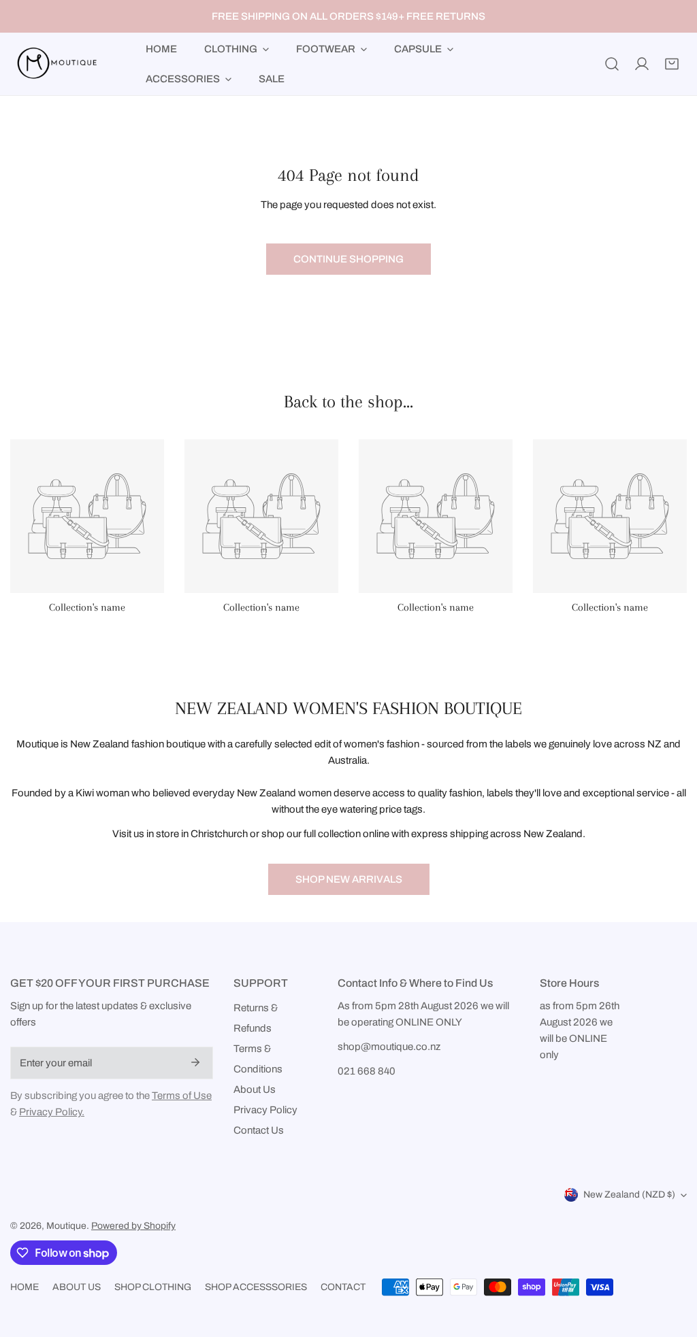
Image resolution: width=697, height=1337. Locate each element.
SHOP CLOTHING (152, 1287)
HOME (24, 1287)
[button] (672, 64)
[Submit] (195, 1062)
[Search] (612, 64)
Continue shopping (348, 259)
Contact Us (258, 1130)
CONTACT (343, 1287)
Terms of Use (182, 1095)
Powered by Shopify (133, 1226)
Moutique (66, 1226)
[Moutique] (54, 64)
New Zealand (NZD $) (629, 1194)
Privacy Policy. (51, 1111)
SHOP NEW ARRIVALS (348, 879)
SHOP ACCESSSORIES (256, 1287)
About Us (254, 1089)
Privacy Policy (265, 1109)
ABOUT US (76, 1287)
